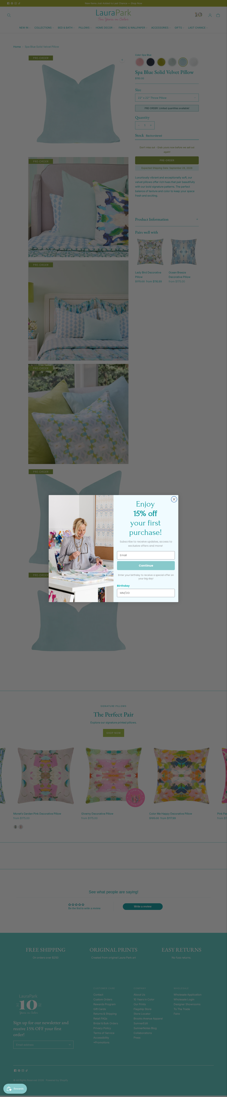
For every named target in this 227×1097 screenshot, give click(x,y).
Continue (146, 565)
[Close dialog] (174, 499)
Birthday (123, 586)
